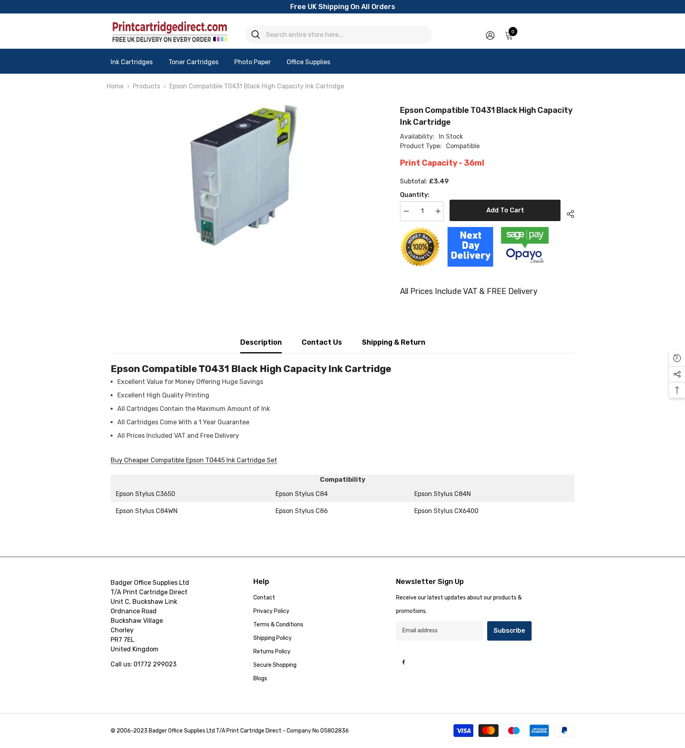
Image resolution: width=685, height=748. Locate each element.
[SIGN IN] (490, 35)
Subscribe (509, 630)
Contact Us (322, 342)
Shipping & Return (393, 342)
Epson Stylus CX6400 (446, 511)
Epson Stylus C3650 (145, 494)
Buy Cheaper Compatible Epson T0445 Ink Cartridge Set (194, 460)
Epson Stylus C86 (302, 511)
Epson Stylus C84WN (147, 511)
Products (146, 86)
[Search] (338, 35)
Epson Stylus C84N (442, 494)
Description (261, 342)
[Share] (567, 212)
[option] (244, 175)
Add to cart (505, 210)
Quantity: (414, 194)
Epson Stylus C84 (302, 494)
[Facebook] (403, 662)
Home (115, 86)
